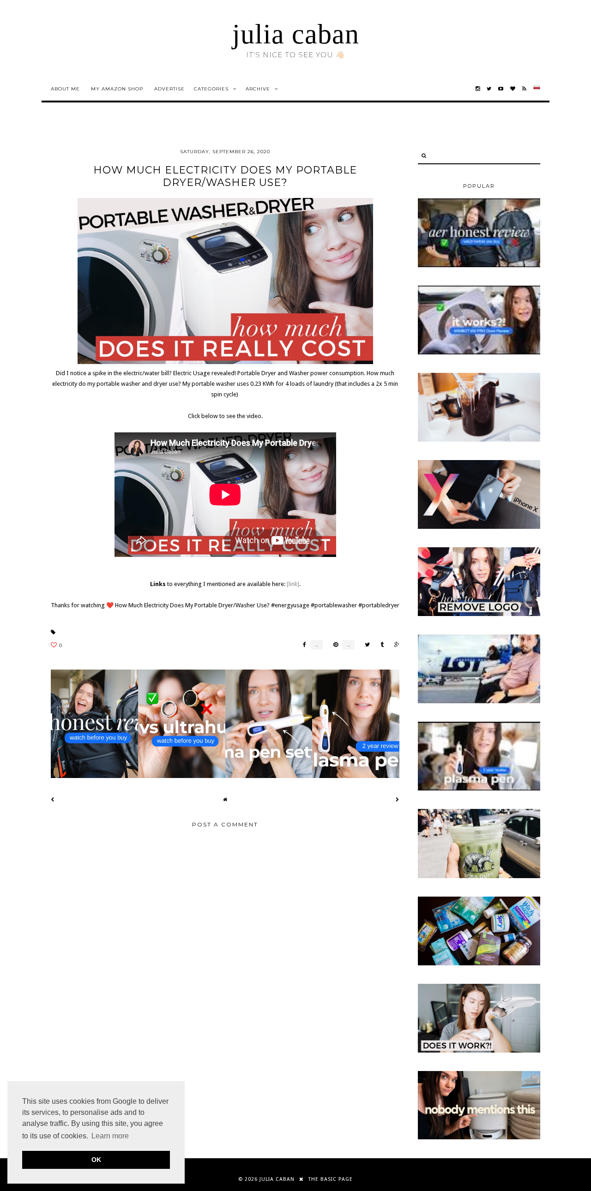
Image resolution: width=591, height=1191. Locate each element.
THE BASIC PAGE (330, 1179)
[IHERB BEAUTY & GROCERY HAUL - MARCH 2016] (479, 963)
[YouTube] (501, 88)
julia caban (295, 34)
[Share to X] (365, 645)
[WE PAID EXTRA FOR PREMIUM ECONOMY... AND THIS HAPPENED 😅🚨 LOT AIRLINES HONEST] (479, 701)
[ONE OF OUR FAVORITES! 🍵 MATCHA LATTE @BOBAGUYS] (479, 876)
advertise (169, 89)
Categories (211, 89)
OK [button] (96, 1159)
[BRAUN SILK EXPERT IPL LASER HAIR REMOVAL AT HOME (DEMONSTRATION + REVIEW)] (479, 1050)
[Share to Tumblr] (380, 645)
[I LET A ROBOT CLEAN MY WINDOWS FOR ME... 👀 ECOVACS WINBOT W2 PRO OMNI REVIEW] (479, 352)
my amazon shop (117, 89)
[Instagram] (478, 88)
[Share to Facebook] (302, 645)
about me (65, 89)
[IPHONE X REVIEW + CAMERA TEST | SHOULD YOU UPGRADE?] (479, 527)
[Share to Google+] (394, 645)
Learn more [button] (110, 1136)
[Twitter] (489, 88)
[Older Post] (397, 799)
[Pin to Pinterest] (333, 645)
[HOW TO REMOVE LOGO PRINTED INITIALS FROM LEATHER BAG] (479, 614)
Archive (258, 89)
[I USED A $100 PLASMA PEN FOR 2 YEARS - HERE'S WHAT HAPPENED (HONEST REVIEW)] (479, 788)
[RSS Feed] (524, 88)
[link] (293, 584)
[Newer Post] (52, 799)
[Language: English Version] (536, 88)
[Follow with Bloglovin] (513, 88)
